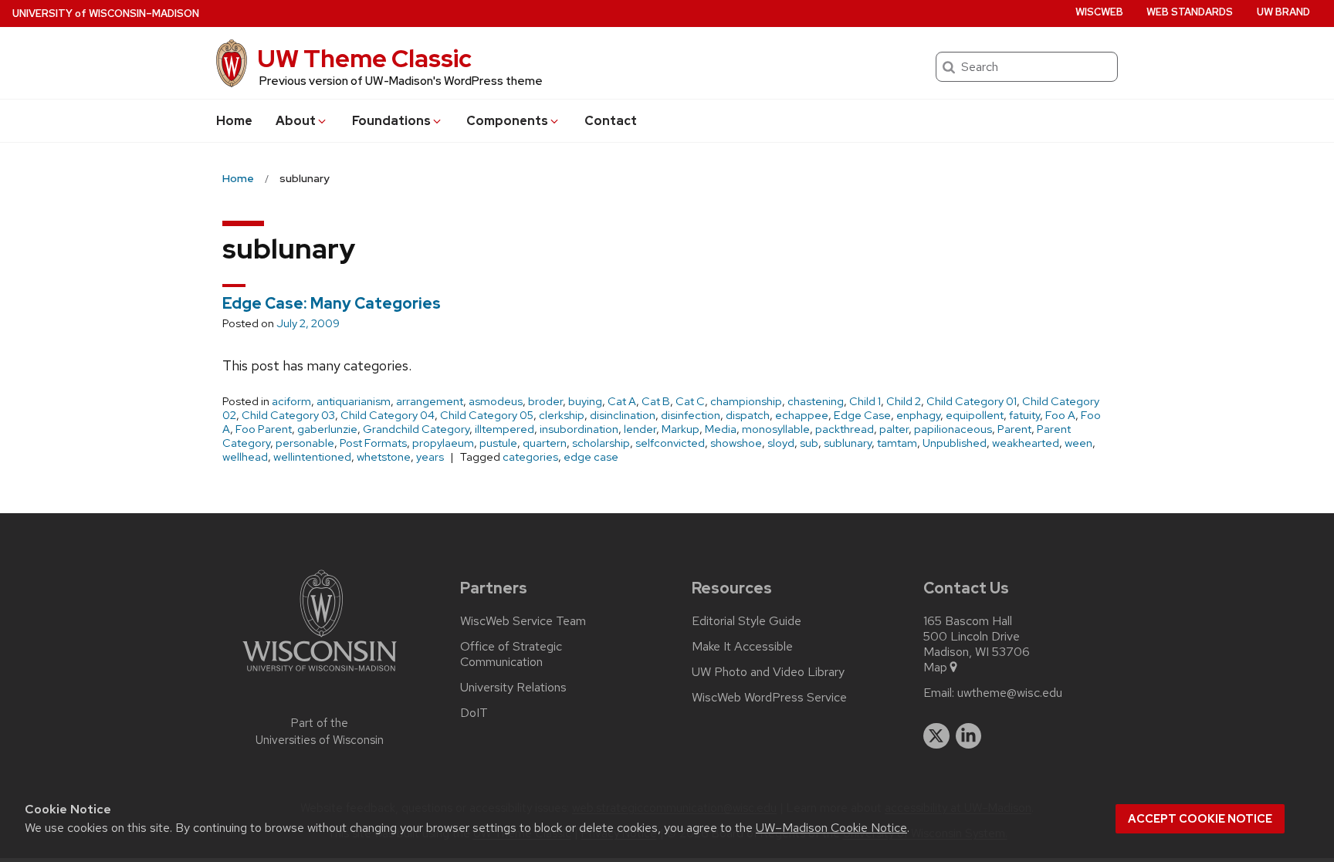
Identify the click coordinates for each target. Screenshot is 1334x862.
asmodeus (496, 401)
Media (720, 429)
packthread (844, 429)
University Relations (513, 687)
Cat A (622, 401)
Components (507, 121)
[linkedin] (969, 736)
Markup (680, 429)
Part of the (320, 732)
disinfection (690, 415)
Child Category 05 (486, 415)
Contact (610, 121)
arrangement (429, 401)
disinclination (622, 415)
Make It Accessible (742, 646)
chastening (815, 401)
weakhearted (1025, 443)
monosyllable (776, 429)
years (430, 457)
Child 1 (865, 401)
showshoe (736, 443)
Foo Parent (263, 429)
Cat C (690, 401)
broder (545, 401)
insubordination (579, 429)
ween (1078, 443)
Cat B (656, 401)
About (296, 121)
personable (305, 443)
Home (234, 121)
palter (894, 429)
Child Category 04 (387, 415)
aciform (291, 401)
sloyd (780, 443)
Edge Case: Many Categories (331, 303)
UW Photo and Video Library (768, 672)
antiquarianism (354, 401)
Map (935, 667)
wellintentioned (312, 457)
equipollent (975, 415)
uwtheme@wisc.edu (1009, 693)
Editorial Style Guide (746, 621)
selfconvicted (670, 443)
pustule (498, 443)
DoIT (474, 713)
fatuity (1024, 415)
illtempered (504, 429)
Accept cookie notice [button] (1200, 819)
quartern (545, 443)
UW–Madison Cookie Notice (831, 828)
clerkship (561, 415)
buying (585, 401)
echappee (801, 415)
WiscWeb (1099, 12)
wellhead (245, 457)
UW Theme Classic (364, 58)
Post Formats (373, 443)
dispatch (748, 415)
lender (640, 429)
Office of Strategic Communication (511, 654)
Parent (1014, 429)
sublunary (848, 443)
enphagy (918, 415)
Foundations (391, 121)
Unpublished (955, 443)
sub (809, 443)
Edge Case (862, 415)
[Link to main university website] (319, 674)
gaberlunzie (327, 429)
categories (530, 457)
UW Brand (1283, 12)
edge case (591, 457)
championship (746, 401)
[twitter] (936, 736)
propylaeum (443, 443)
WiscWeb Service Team (523, 621)
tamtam (897, 443)
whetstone (384, 457)
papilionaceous (953, 429)
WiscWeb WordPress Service (769, 697)
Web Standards (1189, 12)
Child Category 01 (971, 401)
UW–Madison (105, 13)
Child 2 (903, 401)
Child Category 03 (288, 415)
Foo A (1060, 415)
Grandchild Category (416, 429)
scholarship (601, 443)
